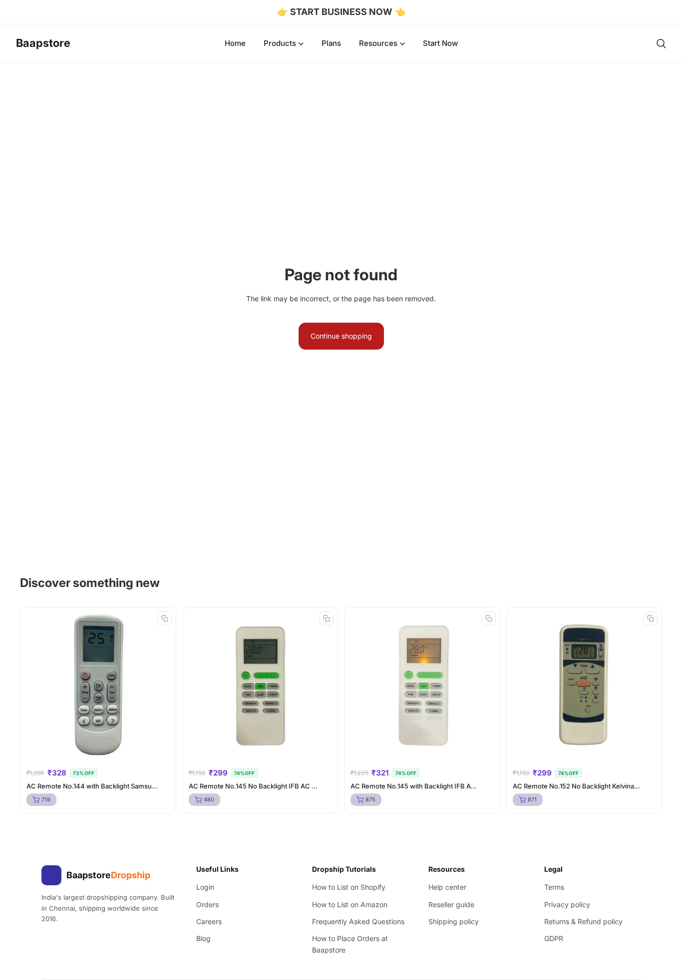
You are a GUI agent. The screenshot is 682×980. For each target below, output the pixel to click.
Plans (331, 43)
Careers (209, 921)
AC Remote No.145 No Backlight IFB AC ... (253, 786)
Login (205, 887)
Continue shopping (341, 336)
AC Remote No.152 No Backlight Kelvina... (576, 786)
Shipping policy (453, 921)
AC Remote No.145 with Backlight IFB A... (413, 786)
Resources (378, 43)
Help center (447, 887)
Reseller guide (451, 904)
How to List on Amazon (349, 904)
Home (235, 43)
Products (280, 43)
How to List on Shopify (348, 887)
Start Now (440, 43)
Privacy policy (567, 904)
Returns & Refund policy (583, 921)
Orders (207, 904)
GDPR (553, 938)
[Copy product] (165, 618)
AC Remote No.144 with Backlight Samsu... (92, 786)
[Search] (661, 43)
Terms (554, 887)
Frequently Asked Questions (358, 921)
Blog (203, 938)
